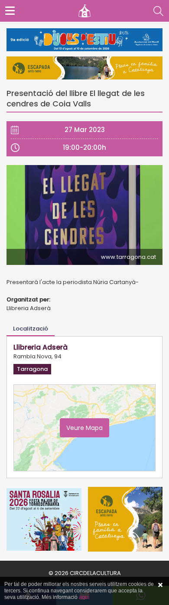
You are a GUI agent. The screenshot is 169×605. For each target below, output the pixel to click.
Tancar (160, 585)
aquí (84, 597)
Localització (30, 328)
